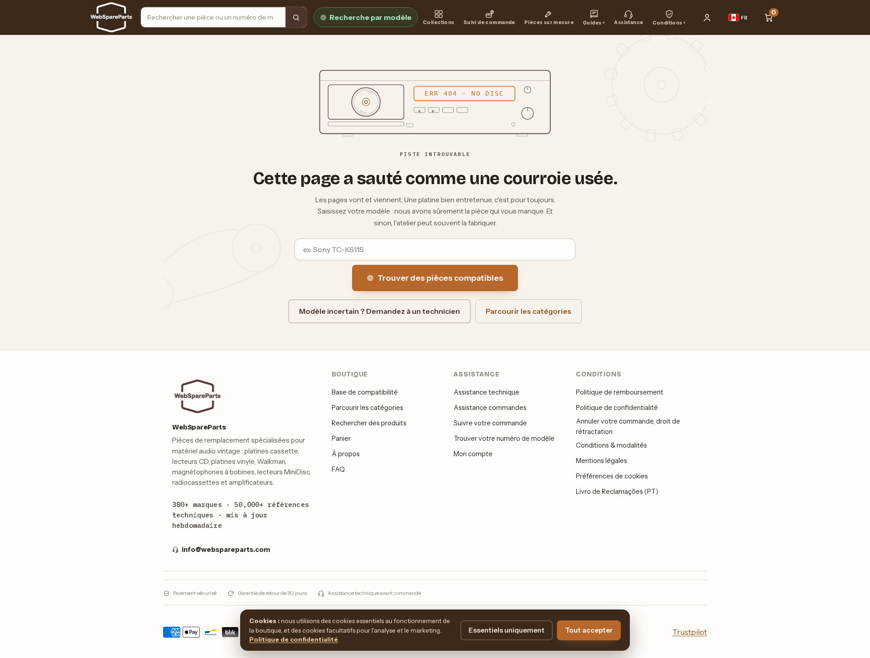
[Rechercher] (295, 17)
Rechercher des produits (369, 423)
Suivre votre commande (490, 423)
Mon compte (473, 454)
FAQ (338, 469)
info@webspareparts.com (226, 550)
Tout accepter (589, 630)
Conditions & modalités (611, 445)
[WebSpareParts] (111, 17)
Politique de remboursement (619, 392)
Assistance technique (486, 392)
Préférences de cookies (612, 476)
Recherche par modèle (370, 17)
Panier (341, 438)
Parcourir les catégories (528, 311)
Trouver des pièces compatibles (440, 278)
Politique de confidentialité (617, 408)
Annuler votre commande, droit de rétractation (628, 426)
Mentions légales (601, 461)
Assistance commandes (490, 408)
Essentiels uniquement (507, 630)
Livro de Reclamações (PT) (617, 491)
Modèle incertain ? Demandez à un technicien (379, 311)
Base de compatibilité (365, 392)
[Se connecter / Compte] (707, 17)
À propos (346, 454)
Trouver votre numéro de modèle (504, 438)
